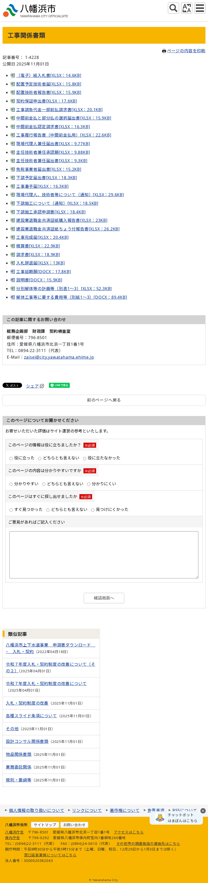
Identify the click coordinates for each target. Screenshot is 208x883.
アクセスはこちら (129, 832)
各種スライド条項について (31, 716)
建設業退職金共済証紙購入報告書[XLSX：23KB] (62, 220)
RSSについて (184, 810)
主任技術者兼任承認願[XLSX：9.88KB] (53, 152)
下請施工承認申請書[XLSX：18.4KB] (51, 212)
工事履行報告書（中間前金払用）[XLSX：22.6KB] (63, 135)
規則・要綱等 (18, 780)
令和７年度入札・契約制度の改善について (46, 683)
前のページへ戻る (104, 400)
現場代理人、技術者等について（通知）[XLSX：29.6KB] (70, 194)
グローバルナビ (199, 8)
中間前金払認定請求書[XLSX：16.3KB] (53, 126)
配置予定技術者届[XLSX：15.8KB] (48, 84)
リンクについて (87, 810)
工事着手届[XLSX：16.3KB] (42, 186)
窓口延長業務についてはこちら (50, 855)
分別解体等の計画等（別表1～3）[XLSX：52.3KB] (64, 288)
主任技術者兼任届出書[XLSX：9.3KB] (52, 160)
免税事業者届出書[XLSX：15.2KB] (48, 169)
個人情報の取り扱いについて (36, 810)
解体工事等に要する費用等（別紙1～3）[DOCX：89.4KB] (71, 297)
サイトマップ (45, 824)
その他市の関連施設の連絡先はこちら (148, 843)
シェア (32, 386)
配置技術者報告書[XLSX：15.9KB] (48, 92)
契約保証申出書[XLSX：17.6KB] (46, 101)
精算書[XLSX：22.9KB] (38, 246)
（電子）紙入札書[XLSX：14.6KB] (48, 75)
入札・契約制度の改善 (27, 703)
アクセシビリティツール (186, 8)
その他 (12, 728)
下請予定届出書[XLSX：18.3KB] (46, 177)
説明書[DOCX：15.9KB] (39, 280)
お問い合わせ (74, 824)
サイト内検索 (173, 8)
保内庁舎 (12, 837)
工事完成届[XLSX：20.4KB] (42, 237)
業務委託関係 (18, 767)
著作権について (125, 810)
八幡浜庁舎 (14, 832)
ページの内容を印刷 (186, 51)
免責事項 (156, 810)
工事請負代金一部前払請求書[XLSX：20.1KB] (59, 109)
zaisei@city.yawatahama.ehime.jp (59, 357)
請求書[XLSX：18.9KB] (38, 254)
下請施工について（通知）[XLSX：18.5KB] (57, 203)
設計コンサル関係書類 (27, 741)
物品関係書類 (18, 754)
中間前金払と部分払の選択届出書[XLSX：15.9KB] (63, 118)
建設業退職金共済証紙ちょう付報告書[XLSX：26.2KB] (68, 229)
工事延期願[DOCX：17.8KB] (43, 271)
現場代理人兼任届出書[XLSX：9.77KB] (53, 143)
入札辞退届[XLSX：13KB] (40, 263)
